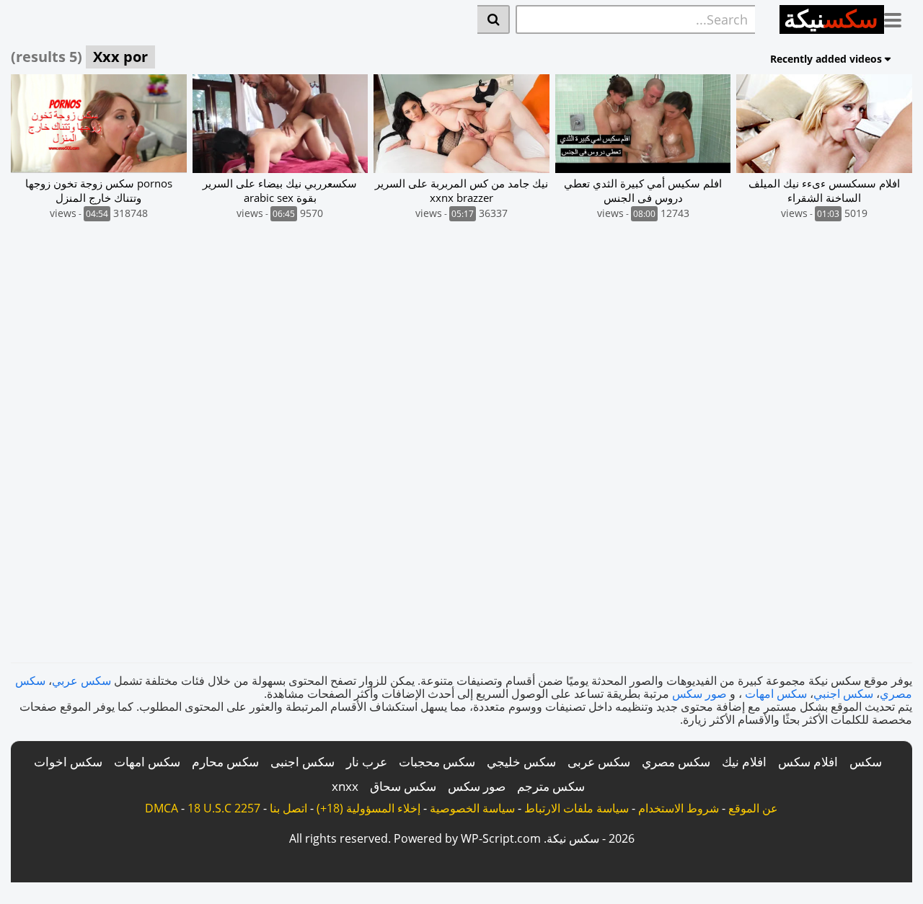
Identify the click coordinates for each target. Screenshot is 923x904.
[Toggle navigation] (898, 17)
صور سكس (699, 693)
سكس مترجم (551, 786)
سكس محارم (225, 761)
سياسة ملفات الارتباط (576, 808)
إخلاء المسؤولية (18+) (368, 808)
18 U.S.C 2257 (223, 808)
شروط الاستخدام (678, 808)
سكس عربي (81, 680)
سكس (865, 761)
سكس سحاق (403, 786)
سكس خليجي (521, 761)
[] (493, 19)
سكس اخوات (68, 761)
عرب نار (366, 761)
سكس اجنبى (302, 761)
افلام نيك (744, 761)
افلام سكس (808, 761)
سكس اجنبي (843, 693)
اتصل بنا (288, 808)
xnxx (345, 786)
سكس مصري (676, 761)
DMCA (161, 808)
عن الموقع (753, 808)
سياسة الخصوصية (472, 808)
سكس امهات (776, 693)
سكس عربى (599, 761)
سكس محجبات (437, 761)
